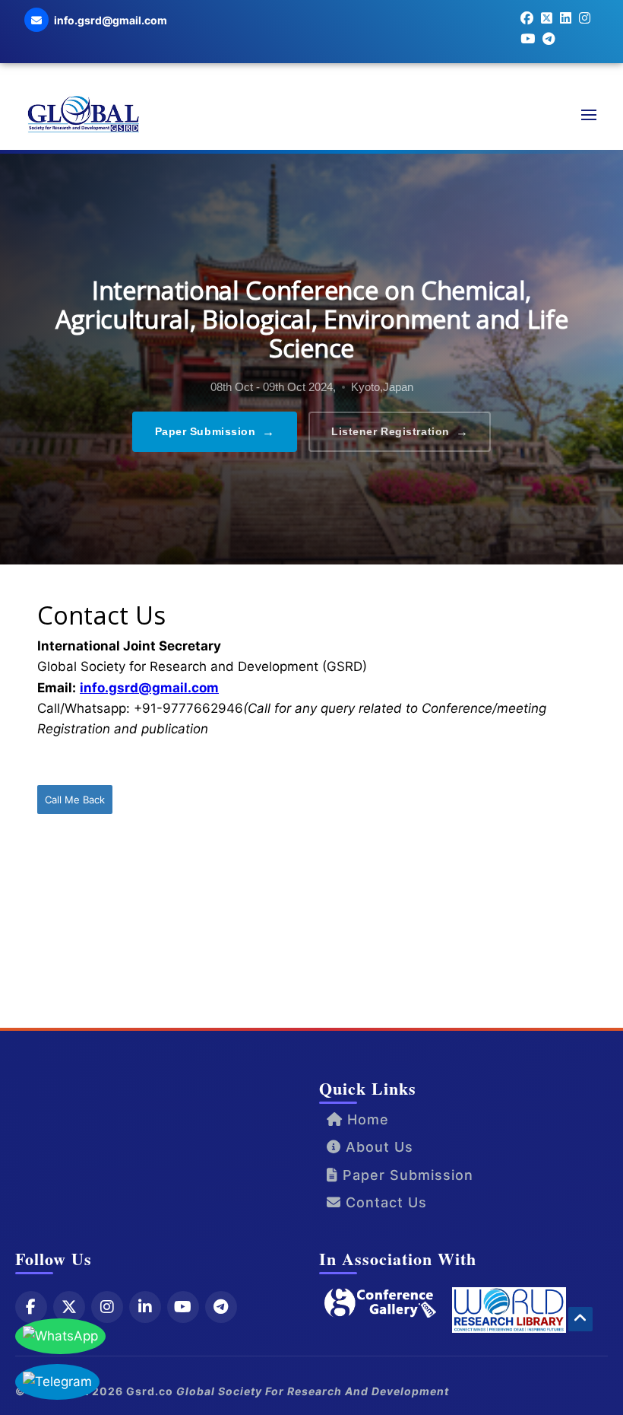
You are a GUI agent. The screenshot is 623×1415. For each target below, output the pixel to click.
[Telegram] (221, 1307)
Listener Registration (399, 431)
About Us (377, 1147)
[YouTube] (183, 1307)
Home (366, 1119)
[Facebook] (31, 1307)
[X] (69, 1307)
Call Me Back (75, 799)
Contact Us (384, 1202)
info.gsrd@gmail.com (149, 687)
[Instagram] (107, 1307)
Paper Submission (215, 431)
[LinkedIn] (145, 1307)
